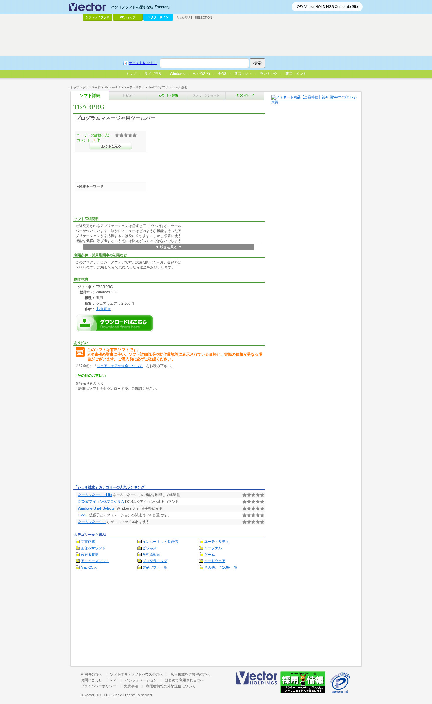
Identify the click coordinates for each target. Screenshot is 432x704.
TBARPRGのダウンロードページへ (115, 323)
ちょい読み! (184, 17)
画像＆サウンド (93, 548)
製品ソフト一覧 (155, 567)
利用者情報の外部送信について (170, 686)
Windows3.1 (112, 87)
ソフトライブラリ (97, 17)
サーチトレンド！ (143, 63)
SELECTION (203, 17)
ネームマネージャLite (95, 495)
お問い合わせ (91, 680)
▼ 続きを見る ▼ (168, 247)
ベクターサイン (158, 17)
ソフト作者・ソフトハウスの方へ (136, 674)
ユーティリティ (134, 87)
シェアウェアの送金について (120, 366)
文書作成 (88, 542)
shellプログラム (158, 87)
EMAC (83, 515)
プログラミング (155, 561)
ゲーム (209, 554)
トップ (74, 87)
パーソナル (213, 548)
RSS (113, 680)
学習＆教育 (151, 554)
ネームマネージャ (92, 522)
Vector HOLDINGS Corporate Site (331, 7)
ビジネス (150, 548)
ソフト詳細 (90, 95)
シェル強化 (179, 87)
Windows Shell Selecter (97, 508)
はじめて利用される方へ (184, 680)
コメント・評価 (167, 95)
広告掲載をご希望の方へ (190, 674)
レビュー (129, 95)
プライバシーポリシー (98, 686)
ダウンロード (91, 87)
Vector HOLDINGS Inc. (102, 695)
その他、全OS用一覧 (220, 567)
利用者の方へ (91, 674)
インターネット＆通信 (160, 542)
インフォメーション (141, 680)
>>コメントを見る (110, 146)
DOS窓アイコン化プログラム (101, 502)
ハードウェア (214, 561)
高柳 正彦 (103, 309)
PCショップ (128, 17)
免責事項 (131, 686)
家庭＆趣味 (89, 554)
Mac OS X (89, 567)
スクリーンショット (206, 95)
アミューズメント (95, 561)
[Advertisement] (122, 439)
